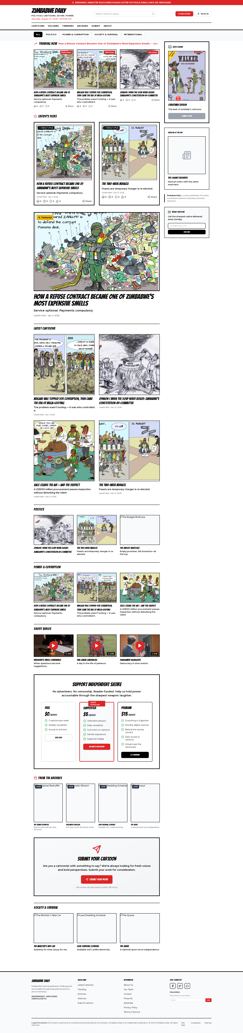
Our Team (128, 989)
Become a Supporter (96, 747)
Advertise (128, 1003)
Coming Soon (187, 116)
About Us (128, 985)
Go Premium (135, 755)
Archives (82, 26)
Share (71, 106)
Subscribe (184, 14)
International (133, 34)
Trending (68, 26)
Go (208, 1000)
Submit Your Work (98, 879)
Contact (128, 994)
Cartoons (38, 26)
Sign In (205, 14)
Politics (51, 34)
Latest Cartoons (85, 985)
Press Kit (128, 998)
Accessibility (196, 1023)
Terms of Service (132, 1012)
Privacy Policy (130, 1007)
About (108, 26)
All (38, 34)
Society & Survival (106, 34)
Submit (96, 26)
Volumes (53, 26)
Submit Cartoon (85, 1003)
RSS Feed (183, 1024)
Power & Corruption (75, 34)
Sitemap (208, 1023)
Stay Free (58, 738)
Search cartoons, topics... (108, 14)
